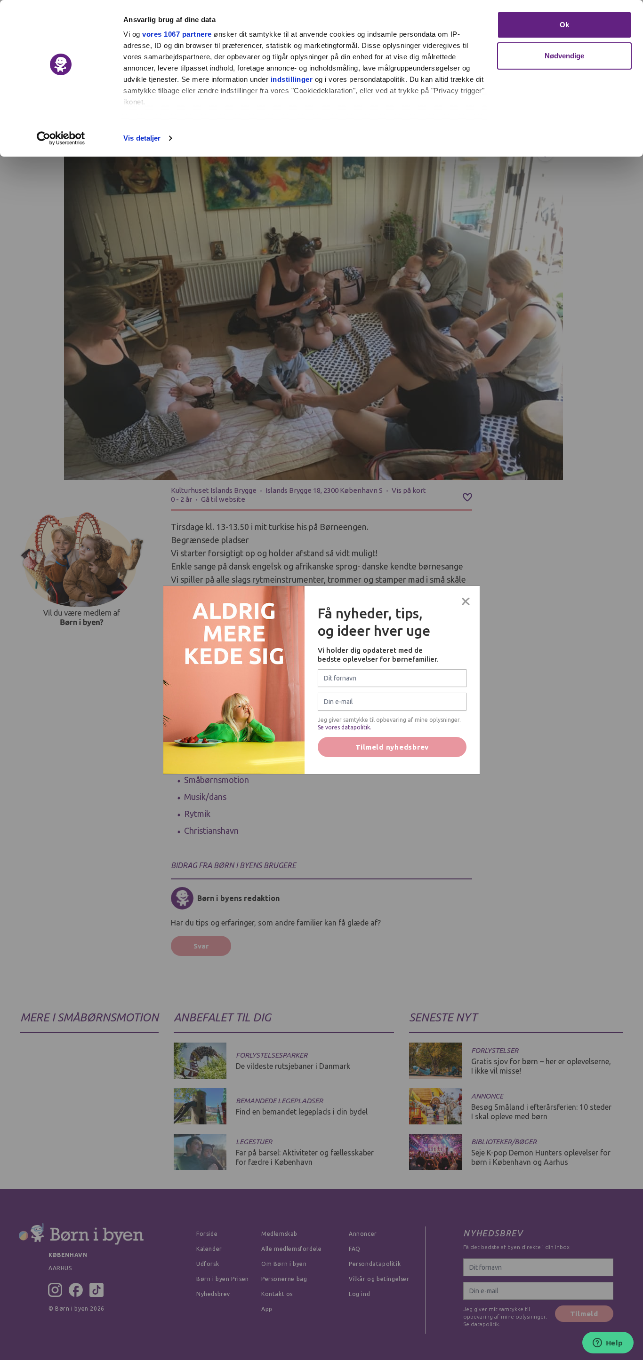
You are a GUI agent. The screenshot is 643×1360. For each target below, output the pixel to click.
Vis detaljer (142, 138)
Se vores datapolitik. (344, 727)
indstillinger (292, 79)
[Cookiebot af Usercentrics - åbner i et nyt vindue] (61, 138)
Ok (564, 25)
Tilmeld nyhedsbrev (392, 747)
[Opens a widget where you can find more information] (608, 1343)
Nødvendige (565, 56)
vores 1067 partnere (177, 34)
